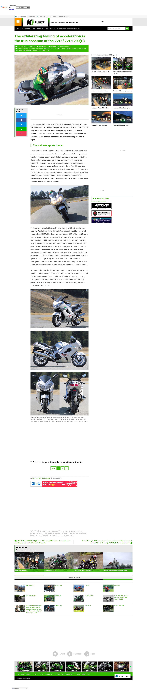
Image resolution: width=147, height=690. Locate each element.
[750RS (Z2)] (49, 608)
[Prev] (16, 667)
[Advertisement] (59, 442)
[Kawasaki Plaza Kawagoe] (122, 117)
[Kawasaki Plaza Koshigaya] (122, 99)
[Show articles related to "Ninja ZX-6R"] (25, 667)
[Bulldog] (102, 215)
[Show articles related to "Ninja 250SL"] (89, 667)
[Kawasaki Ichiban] (35, 22)
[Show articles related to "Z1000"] (105, 667)
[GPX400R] (79, 608)
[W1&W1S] (49, 598)
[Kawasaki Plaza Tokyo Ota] (101, 99)
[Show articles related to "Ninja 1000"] (41, 667)
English (16, 688)
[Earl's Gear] (102, 222)
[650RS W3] (49, 588)
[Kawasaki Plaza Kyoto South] (101, 63)
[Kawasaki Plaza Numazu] (101, 117)
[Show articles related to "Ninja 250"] (73, 667)
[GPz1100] (108, 588)
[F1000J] (79, 588)
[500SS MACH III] (108, 608)
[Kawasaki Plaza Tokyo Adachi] (122, 82)
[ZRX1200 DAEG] (19, 598)
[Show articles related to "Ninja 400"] (57, 667)
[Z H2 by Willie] (79, 598)
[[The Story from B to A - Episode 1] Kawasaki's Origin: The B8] (108, 598)
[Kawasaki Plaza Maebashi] (101, 82)
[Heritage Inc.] (123, 676)
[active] (102, 208)
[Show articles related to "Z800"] (121, 667)
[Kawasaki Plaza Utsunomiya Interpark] (122, 63)
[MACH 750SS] (19, 588)
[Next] (131, 667)
